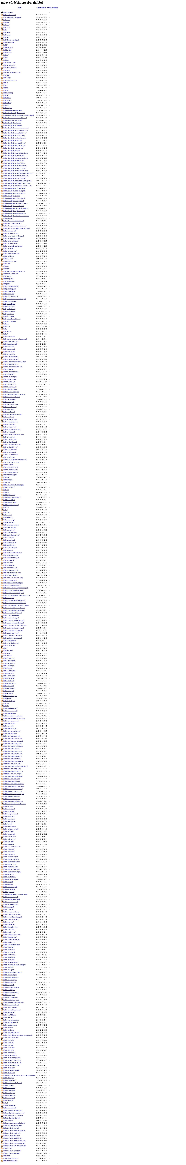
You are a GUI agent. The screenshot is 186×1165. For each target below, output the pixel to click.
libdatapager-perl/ (8, 844)
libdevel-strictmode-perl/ (10, 359)
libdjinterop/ (7, 98)
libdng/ (5, 83)
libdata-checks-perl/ (9, 1088)
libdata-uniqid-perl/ (9, 889)
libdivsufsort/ (7, 103)
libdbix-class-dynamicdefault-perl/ (13, 623)
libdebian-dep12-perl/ (9, 502)
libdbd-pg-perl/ (7, 668)
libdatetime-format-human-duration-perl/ (15, 766)
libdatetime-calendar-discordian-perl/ (14, 804)
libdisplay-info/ (8, 258)
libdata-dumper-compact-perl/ (12, 1063)
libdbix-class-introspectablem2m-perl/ (14, 603)
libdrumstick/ (7, 52)
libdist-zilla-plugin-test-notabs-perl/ (14, 135)
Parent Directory (8, 12)
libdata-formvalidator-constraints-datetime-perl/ (17, 1035)
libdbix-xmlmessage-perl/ (11, 525)
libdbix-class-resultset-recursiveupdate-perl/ (16, 595)
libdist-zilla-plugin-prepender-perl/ (13, 160)
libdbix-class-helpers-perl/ (11, 615)
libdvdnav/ (6, 22)
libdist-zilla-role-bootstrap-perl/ (12, 120)
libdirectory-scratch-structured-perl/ (14, 271)
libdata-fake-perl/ (8, 1050)
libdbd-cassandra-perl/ (10, 696)
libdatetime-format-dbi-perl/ (11, 779)
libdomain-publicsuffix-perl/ (11, 72)
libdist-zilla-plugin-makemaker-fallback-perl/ (17, 183)
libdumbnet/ (7, 35)
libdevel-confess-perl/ (9, 439)
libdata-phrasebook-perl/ (10, 962)
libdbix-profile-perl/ (9, 545)
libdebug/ (6, 492)
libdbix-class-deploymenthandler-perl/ (14, 625)
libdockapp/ (7, 77)
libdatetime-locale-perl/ (10, 728)
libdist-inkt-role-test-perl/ (10, 233)
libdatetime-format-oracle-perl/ (12, 751)
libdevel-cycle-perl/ (9, 432)
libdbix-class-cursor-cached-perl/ (13, 630)
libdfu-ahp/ (6, 326)
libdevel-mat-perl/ (8, 402)
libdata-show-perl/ (8, 929)
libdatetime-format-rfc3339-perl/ (13, 746)
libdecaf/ (6, 490)
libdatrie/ (6, 706)
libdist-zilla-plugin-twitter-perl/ (12, 125)
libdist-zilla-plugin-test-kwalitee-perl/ (14, 138)
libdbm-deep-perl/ (8, 522)
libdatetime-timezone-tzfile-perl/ (13, 716)
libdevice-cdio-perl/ (9, 351)
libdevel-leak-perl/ (8, 409)
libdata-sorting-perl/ (9, 924)
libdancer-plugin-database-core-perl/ (14, 1140)
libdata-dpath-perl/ (9, 1073)
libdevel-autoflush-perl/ (10, 469)
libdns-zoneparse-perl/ (10, 80)
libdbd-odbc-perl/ (8, 673)
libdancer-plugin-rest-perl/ (11, 1128)
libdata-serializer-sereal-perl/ (12, 934)
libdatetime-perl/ (8, 726)
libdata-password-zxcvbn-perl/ (12, 972)
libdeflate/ (6, 477)
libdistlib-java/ (7, 108)
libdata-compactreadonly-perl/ (12, 1083)
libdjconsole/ (7, 100)
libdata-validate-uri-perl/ (10, 856)
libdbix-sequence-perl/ (10, 532)
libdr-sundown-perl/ (9, 62)
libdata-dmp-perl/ (8, 1078)
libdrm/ (5, 57)
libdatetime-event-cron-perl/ (11, 799)
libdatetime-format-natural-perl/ (12, 753)
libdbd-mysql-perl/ (9, 676)
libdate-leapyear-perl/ (9, 821)
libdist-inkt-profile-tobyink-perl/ (13, 246)
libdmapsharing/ (8, 93)
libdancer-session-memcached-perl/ (14, 1123)
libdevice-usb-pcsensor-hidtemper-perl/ (15, 339)
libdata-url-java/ (8, 884)
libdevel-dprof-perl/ (9, 424)
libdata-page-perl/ (8, 985)
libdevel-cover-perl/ (9, 437)
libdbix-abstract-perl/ (9, 640)
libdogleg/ (6, 75)
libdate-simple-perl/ (9, 809)
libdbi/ (5, 648)
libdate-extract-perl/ (9, 834)
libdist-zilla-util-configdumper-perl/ (14, 113)
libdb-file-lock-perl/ (9, 701)
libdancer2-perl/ (8, 1120)
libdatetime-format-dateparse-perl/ (13, 784)
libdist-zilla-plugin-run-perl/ (11, 150)
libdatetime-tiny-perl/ (9, 713)
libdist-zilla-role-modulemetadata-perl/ (15, 118)
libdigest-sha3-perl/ (9, 291)
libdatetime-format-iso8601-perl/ (13, 761)
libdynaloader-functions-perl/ (12, 17)
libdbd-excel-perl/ (8, 691)
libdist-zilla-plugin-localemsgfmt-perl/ (14, 188)
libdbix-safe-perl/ (8, 537)
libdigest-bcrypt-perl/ (9, 321)
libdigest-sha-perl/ (8, 294)
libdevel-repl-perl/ (8, 374)
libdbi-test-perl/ (8, 650)
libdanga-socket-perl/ (9, 1108)
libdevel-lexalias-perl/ (9, 407)
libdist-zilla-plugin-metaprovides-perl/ (14, 178)
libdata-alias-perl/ (8, 1100)
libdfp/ (5, 329)
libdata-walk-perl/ (8, 851)
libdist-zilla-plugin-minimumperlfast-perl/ (15, 175)
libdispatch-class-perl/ (10, 261)
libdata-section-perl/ (9, 942)
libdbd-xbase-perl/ (8, 658)
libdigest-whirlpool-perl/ (10, 286)
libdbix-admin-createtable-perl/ (12, 638)
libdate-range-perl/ (9, 811)
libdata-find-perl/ (8, 1045)
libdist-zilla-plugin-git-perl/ (11, 196)
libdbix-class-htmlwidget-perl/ (12, 613)
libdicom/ (6, 324)
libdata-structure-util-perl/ (11, 912)
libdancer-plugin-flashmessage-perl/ (14, 1130)
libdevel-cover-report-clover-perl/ (13, 434)
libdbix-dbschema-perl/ (10, 567)
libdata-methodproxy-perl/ (11, 1000)
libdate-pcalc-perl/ (8, 816)
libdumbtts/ (6, 32)
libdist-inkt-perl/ (8, 248)
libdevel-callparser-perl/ (10, 454)
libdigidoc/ (6, 284)
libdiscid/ (6, 266)
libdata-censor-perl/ (9, 1090)
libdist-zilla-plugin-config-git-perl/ (13, 201)
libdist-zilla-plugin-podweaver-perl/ (14, 163)
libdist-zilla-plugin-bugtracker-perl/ (14, 211)
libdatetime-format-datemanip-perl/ (14, 786)
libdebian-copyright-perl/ (11, 505)
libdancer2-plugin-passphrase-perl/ (13, 1113)
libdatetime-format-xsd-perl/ (11, 736)
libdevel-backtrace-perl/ (10, 467)
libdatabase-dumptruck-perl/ (11, 846)
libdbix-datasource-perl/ (10, 570)
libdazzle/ (6, 703)
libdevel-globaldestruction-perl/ (12, 414)
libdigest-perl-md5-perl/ (10, 296)
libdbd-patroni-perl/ (9, 671)
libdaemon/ (6, 1155)
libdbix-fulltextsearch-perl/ (11, 557)
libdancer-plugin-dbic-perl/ (11, 1135)
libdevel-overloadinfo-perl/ (11, 397)
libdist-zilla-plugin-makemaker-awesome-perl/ (17, 186)
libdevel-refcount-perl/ (10, 377)
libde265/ (6, 507)
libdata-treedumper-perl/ (10, 897)
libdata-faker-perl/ (8, 1047)
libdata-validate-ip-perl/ (10, 867)
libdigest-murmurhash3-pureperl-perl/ (14, 299)
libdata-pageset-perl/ (9, 982)
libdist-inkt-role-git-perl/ (10, 243)
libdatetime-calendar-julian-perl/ (13, 801)
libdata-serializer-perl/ (10, 937)
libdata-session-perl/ (9, 932)
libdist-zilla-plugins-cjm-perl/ (12, 123)
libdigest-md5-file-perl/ (10, 301)
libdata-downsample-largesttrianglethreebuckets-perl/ (19, 1075)
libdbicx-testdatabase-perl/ (11, 643)
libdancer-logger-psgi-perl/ (11, 1153)
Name (19, 8)
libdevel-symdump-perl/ (10, 356)
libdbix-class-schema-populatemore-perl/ (15, 588)
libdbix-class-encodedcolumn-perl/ (13, 620)
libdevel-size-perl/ (8, 369)
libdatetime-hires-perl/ (10, 733)
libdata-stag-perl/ (8, 922)
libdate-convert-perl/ (9, 836)
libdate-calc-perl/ (8, 841)
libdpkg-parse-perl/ (9, 65)
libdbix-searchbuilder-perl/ (11, 535)
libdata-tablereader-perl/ (10, 904)
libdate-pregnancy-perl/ (10, 814)
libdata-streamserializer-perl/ (12, 914)
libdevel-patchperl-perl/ (10, 389)
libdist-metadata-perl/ (9, 231)
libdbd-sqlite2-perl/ (9, 665)
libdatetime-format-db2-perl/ (12, 781)
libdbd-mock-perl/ (8, 681)
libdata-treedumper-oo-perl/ (11, 899)
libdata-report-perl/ (9, 949)
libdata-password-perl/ (10, 975)
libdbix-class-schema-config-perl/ (13, 593)
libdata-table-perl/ (8, 907)
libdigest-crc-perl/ (8, 316)
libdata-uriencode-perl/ (10, 887)
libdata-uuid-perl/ (8, 874)
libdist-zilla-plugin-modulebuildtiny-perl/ (15, 170)
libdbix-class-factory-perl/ (11, 618)
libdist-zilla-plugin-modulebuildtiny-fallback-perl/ (18, 173)
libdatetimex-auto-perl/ (10, 711)
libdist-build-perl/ (8, 256)
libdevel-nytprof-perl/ (9, 399)
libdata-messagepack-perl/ (11, 1005)
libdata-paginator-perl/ (10, 980)
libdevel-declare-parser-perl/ (11, 429)
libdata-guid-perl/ (8, 1030)
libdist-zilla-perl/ (8, 218)
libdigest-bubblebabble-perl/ (11, 319)
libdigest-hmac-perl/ (9, 311)
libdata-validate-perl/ (9, 864)
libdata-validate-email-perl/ (11, 869)
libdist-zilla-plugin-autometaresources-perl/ (16, 216)
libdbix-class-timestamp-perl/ (12, 585)
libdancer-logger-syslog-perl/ (12, 1150)
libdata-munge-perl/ (9, 995)
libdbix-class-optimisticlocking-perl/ (14, 600)
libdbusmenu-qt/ (8, 517)
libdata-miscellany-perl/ (10, 997)
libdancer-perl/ (7, 1148)
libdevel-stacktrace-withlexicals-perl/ (14, 361)
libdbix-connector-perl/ (10, 575)
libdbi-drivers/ (7, 655)
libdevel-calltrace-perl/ (10, 449)
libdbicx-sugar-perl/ (9, 645)
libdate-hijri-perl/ (8, 831)
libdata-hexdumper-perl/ (10, 1022)
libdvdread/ (6, 20)
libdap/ (5, 1103)
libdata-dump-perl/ (9, 1068)
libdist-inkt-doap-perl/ (10, 251)
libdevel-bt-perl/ (8, 464)
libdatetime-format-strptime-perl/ (13, 741)
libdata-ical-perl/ (8, 1017)
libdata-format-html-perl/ (10, 1037)
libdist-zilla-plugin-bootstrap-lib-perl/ (14, 213)
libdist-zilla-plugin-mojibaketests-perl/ (14, 168)
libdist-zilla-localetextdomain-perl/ (13, 221)
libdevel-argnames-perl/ (10, 472)
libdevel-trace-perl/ (9, 354)
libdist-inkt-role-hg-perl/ (10, 241)
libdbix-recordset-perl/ (10, 542)
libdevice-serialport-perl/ (10, 341)
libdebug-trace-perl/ (9, 495)
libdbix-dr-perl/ (8, 562)
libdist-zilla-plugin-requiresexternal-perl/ (15, 153)
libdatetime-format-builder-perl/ (12, 789)
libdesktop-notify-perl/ (10, 475)
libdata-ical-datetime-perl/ (11, 1020)
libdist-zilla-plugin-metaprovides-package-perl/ (17, 181)
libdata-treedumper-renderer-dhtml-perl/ (15, 894)
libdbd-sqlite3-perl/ (9, 663)
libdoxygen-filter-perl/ (10, 67)
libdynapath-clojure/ (9, 15)
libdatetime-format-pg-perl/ (11, 748)
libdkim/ (5, 95)
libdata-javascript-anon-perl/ (11, 1010)
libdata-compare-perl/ (9, 1080)
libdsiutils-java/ (8, 47)
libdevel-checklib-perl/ (10, 442)
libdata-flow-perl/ (8, 1040)
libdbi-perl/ (6, 653)
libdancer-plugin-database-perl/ (12, 1138)
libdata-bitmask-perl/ (9, 1095)
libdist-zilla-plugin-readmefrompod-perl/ (15, 158)
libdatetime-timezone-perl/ (11, 721)
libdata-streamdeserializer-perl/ (12, 917)
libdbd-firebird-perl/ (9, 688)
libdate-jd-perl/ (7, 824)
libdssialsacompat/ (8, 42)
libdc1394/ (6, 512)
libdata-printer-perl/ (9, 957)
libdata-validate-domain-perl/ (12, 872)
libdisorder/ (6, 263)
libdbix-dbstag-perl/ (9, 565)
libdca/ (5, 510)
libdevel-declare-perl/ (9, 427)
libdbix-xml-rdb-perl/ (9, 527)
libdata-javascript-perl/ (10, 1007)
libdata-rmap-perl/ (8, 947)
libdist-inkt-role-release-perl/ (12, 238)
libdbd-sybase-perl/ (9, 660)
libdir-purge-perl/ (8, 279)
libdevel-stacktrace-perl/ (10, 364)
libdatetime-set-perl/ (9, 723)
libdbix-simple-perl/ (9, 530)
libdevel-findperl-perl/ (10, 419)
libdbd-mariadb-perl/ (9, 683)
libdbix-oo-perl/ (8, 550)
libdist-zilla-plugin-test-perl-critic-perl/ (14, 133)
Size (48, 8)
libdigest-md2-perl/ (9, 306)
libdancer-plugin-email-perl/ (11, 1133)
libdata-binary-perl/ (9, 1098)
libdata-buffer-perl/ (9, 1093)
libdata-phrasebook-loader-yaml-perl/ (14, 965)
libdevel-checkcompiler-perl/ (12, 444)
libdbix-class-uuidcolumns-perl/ (13, 578)
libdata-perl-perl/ (8, 967)
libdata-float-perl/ (8, 1042)
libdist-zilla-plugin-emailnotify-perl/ (14, 198)
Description (54, 8)
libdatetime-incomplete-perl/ (11, 731)
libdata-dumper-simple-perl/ (11, 1057)
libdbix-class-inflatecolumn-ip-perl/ (14, 608)
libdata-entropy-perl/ (9, 1052)
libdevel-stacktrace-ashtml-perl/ (12, 366)
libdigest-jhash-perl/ (9, 309)
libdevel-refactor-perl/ (10, 379)
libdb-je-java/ (7, 698)
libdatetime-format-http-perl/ (12, 769)
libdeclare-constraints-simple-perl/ (13, 485)
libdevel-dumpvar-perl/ (10, 422)
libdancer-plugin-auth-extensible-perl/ (14, 1145)
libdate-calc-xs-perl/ (9, 839)
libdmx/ (5, 88)
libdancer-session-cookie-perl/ (12, 1125)
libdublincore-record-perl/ (11, 40)
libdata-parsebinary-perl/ (10, 977)
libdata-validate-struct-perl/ (11, 861)
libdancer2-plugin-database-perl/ (13, 1115)
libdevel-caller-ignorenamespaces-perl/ (15, 459)
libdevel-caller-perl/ (9, 457)
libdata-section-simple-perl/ (11, 939)
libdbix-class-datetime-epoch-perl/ (13, 628)
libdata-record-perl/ (9, 952)
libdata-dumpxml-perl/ (10, 1055)
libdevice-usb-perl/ (9, 336)
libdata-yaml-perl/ (8, 849)
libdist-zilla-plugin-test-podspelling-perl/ (15, 130)
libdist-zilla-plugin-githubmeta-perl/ (14, 193)
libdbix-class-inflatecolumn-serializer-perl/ (16, 605)
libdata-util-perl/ (8, 882)
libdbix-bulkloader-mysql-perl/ (12, 635)
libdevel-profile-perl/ (9, 384)
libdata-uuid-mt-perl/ (9, 877)
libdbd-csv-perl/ (8, 693)
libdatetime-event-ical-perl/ (11, 796)
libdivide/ (6, 105)
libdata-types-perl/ (8, 892)
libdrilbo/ (6, 60)
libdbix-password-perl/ (10, 547)
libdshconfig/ (7, 50)
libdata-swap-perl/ (8, 909)
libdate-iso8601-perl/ (9, 826)
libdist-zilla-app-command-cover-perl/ (14, 226)
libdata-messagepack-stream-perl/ (13, 1002)
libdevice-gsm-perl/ (9, 349)
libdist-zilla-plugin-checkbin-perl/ (13, 206)
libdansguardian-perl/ (9, 1105)
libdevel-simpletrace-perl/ (11, 371)
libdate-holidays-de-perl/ (10, 829)
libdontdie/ (6, 70)
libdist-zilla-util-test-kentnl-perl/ (12, 110)
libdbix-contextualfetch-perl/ (12, 573)
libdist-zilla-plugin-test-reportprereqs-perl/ (16, 128)
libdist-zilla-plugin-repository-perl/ (13, 155)
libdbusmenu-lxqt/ (8, 520)
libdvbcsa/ (6, 27)
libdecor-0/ (6, 482)
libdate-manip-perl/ (9, 819)
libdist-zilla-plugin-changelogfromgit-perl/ (16, 208)
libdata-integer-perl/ (9, 1012)
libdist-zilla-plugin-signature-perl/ (13, 148)
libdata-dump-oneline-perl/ (11, 1070)
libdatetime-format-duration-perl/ (13, 776)
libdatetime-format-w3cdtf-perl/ (12, 738)
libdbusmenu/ (7, 515)
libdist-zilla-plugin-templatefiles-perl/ (14, 145)
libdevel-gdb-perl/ (8, 417)
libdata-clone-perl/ (8, 1085)
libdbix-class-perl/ (8, 598)
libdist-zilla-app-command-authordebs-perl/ (16, 228)
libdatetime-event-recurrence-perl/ (13, 794)
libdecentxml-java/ (9, 487)
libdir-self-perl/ (7, 276)
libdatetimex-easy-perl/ (10, 708)
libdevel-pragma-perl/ (9, 387)
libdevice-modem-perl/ (10, 344)
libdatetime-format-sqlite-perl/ (12, 743)
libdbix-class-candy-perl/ (10, 633)
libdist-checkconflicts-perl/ (11, 253)
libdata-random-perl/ (9, 954)
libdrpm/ (6, 55)
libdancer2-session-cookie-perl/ (12, 1110)
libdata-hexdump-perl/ (10, 1025)
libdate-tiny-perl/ (8, 806)
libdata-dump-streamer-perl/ (11, 1065)
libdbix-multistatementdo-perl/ (12, 552)
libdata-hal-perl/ (8, 1027)
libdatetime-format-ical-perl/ (11, 763)
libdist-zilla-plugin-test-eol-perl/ (12, 140)
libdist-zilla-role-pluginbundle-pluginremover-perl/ (18, 115)
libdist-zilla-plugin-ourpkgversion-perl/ (15, 165)
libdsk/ (5, 45)
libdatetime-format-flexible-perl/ (13, 771)
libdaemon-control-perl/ (10, 1161)
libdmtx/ (5, 90)
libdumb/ (6, 37)
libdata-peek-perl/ (8, 970)
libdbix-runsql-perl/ (9, 540)
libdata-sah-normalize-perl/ (11, 944)
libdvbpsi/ (6, 25)
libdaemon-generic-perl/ (10, 1158)
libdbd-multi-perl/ (8, 678)
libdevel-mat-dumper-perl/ (11, 404)
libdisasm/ (6, 268)
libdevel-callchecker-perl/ (11, 462)
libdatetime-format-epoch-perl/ (12, 774)
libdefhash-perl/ (8, 480)
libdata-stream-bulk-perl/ (10, 919)
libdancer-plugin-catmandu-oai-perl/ (14, 1143)
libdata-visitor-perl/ (9, 854)
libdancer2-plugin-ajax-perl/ (11, 1118)
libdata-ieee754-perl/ (9, 1015)
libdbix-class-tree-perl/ (10, 580)
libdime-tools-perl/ (9, 281)
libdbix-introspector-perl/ (11, 555)
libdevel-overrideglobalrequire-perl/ (14, 394)
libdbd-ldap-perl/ (8, 686)
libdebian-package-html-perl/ (12, 497)
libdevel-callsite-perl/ (9, 452)
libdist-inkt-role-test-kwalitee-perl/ (13, 236)
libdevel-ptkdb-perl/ (9, 382)
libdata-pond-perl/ (8, 959)
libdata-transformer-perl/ (10, 902)
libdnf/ (5, 85)
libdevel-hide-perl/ (9, 412)
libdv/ (5, 30)
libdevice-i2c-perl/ (8, 346)
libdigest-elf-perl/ (8, 314)
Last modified (41, 8)
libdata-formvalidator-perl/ (11, 1032)
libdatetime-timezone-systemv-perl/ (14, 718)
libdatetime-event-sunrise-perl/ (12, 791)
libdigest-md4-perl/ (9, 304)
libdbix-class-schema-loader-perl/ (13, 590)
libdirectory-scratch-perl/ (10, 273)
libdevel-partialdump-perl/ (11, 392)
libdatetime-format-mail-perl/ (12, 758)
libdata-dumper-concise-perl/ (12, 1060)
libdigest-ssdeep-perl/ (9, 289)
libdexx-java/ (7, 331)
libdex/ (5, 334)
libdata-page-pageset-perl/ (11, 987)
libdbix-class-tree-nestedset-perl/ (13, 583)
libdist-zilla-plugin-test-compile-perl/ (14, 143)
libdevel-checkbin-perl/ (10, 447)
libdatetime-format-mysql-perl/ (12, 756)
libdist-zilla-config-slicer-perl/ (12, 223)
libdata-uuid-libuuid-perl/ (11, 879)
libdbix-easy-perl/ (8, 560)
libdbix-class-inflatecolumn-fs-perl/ (14, 610)
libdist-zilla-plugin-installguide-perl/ (14, 191)
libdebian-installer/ (9, 500)
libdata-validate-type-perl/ (11, 859)
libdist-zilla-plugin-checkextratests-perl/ (15, 203)
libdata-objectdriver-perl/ (10, 992)
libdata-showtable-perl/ (10, 927)
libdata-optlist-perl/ (9, 990)
